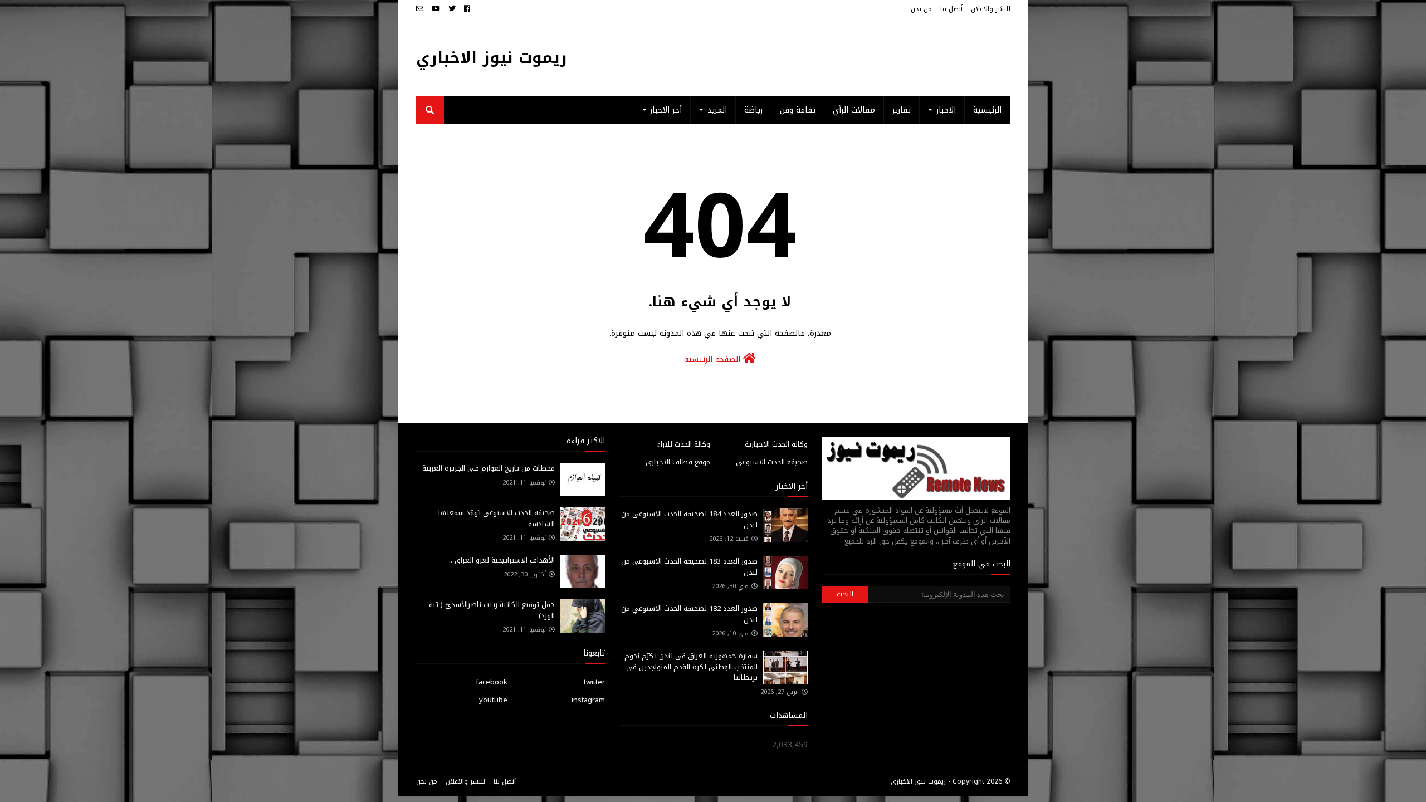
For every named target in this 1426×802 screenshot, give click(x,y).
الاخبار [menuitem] (946, 110)
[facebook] (467, 9)
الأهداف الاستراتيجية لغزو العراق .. (502, 560)
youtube (493, 700)
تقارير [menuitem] (901, 110)
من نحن (921, 9)
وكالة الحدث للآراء (683, 444)
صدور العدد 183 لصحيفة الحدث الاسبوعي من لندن (689, 566)
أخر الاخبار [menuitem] (666, 110)
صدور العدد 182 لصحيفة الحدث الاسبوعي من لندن (689, 614)
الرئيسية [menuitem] (987, 110)
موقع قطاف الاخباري (678, 462)
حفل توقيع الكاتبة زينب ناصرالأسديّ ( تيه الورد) (492, 610)
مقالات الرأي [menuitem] (854, 110)
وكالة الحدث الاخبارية (776, 444)
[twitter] (452, 9)
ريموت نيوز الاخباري (491, 57)
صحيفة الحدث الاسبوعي (772, 462)
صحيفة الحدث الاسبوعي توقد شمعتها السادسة (496, 518)
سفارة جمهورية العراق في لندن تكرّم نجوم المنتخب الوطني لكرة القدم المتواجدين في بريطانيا (691, 666)
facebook (491, 682)
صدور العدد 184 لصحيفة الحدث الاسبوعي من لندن (689, 519)
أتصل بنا (951, 9)
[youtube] (436, 9)
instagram (588, 700)
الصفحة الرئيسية (713, 359)
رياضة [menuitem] (753, 110)
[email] (421, 9)
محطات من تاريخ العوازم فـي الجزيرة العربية (488, 468)
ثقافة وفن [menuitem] (797, 110)
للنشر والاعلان (990, 9)
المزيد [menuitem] (717, 110)
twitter (594, 682)
